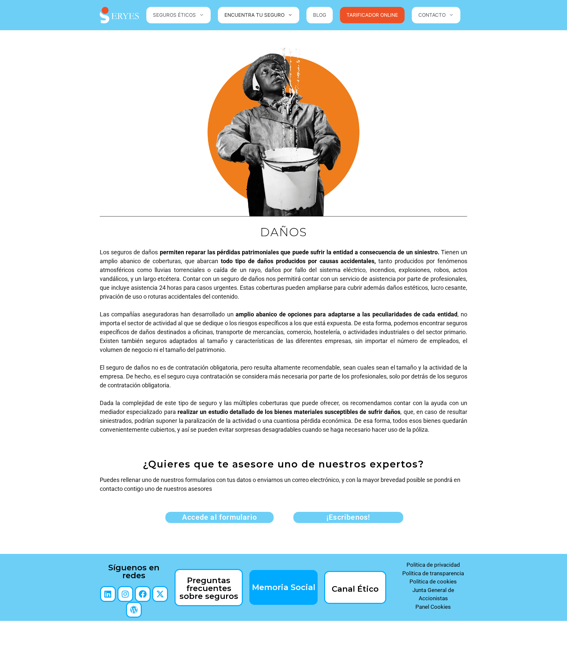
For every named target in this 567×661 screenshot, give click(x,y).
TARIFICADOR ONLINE (372, 15)
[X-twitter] (160, 594)
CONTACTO (432, 15)
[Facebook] (143, 594)
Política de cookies (433, 581)
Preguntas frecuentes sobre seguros (208, 588)
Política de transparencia (433, 573)
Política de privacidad (433, 564)
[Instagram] (125, 594)
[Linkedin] (108, 594)
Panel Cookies (433, 607)
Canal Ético (355, 589)
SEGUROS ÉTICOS (174, 15)
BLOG (319, 15)
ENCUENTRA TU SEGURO (254, 15)
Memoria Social (283, 587)
